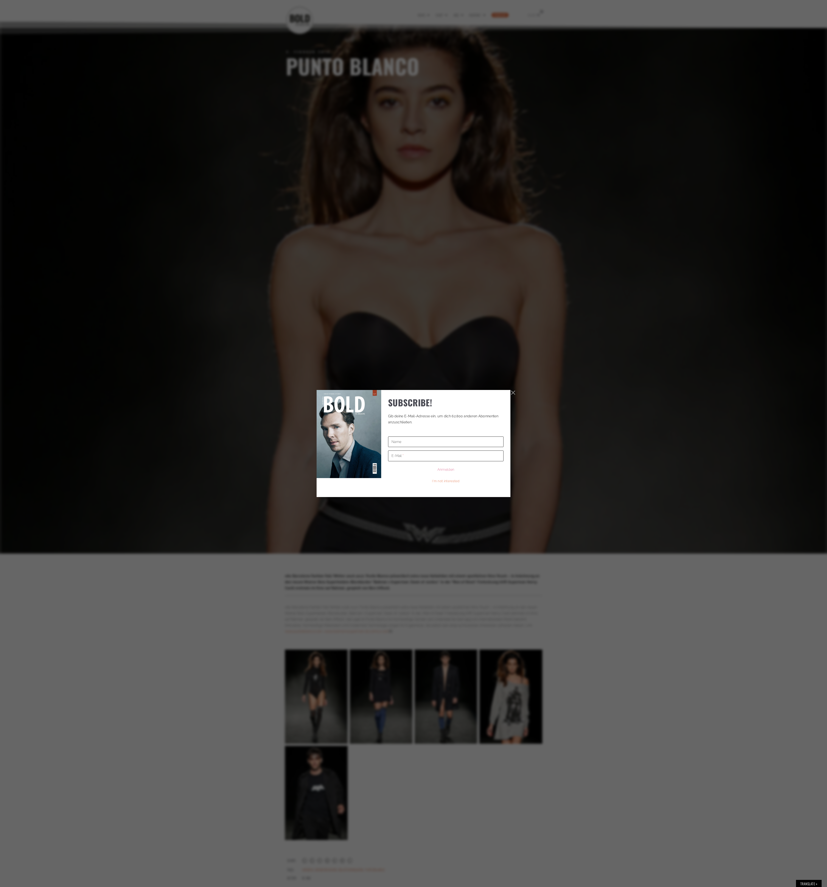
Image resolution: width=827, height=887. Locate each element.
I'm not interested (445, 481)
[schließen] (513, 393)
